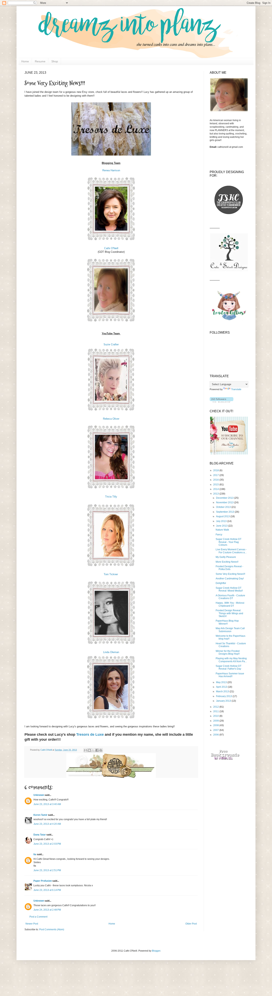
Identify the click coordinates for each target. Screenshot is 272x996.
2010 (216, 716)
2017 (216, 475)
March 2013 (223, 691)
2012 (216, 706)
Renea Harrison (111, 170)
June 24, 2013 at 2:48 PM (47, 909)
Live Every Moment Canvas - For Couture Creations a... (231, 551)
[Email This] (86, 750)
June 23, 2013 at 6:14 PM (47, 890)
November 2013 (225, 502)
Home (25, 61)
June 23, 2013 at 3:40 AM (47, 804)
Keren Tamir (40, 815)
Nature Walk (222, 529)
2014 (216, 489)
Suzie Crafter (111, 344)
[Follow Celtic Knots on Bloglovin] (221, 401)
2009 (216, 720)
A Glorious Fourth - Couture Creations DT (230, 597)
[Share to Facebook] (97, 750)
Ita (34, 854)
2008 (216, 725)
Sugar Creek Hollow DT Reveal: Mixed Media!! (229, 589)
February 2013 (224, 696)
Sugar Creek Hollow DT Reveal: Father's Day (228, 667)
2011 (216, 711)
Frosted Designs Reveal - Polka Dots (229, 568)
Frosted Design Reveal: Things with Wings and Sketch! (229, 613)
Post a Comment (38, 916)
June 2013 (222, 525)
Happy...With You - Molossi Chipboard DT (230, 604)
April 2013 (222, 687)
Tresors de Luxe (90, 734)
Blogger (156, 950)
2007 (216, 730)
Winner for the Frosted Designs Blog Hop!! (228, 652)
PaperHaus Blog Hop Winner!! (227, 622)
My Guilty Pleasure (226, 557)
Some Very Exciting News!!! (230, 574)
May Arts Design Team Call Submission (230, 630)
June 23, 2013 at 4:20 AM (47, 824)
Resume (40, 61)
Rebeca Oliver (111, 418)
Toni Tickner (111, 574)
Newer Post (31, 923)
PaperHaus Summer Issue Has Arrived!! (230, 675)
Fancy (219, 534)
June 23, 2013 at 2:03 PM (47, 843)
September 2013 (225, 511)
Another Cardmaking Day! (230, 578)
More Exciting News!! (227, 561)
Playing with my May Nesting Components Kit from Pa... (231, 660)
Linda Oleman (111, 652)
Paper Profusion (42, 880)
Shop (54, 61)
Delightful (221, 583)
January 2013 (224, 700)
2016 (216, 479)
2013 (216, 493)
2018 (216, 470)
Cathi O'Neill (111, 248)
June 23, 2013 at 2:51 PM (47, 870)
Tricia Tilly (111, 496)
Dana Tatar (39, 834)
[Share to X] (93, 750)
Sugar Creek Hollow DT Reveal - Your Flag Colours (228, 542)
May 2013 (221, 682)
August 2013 (223, 516)
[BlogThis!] (89, 750)
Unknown (38, 795)
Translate (236, 389)
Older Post (191, 923)
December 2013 (225, 498)
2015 (216, 484)
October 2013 (223, 507)
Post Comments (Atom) (51, 929)
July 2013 (221, 521)
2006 (216, 734)
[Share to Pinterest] (101, 750)
